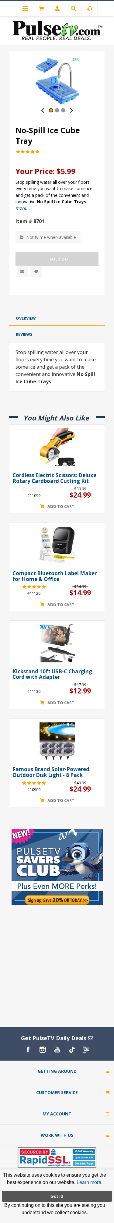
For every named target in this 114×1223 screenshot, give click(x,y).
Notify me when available (51, 237)
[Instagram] (42, 1050)
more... (23, 208)
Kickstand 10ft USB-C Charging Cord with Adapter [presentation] (52, 674)
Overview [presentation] (26, 318)
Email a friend (22, 271)
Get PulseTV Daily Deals (54, 1038)
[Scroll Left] (42, 110)
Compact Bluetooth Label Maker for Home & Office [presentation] (54, 576)
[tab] (57, 318)
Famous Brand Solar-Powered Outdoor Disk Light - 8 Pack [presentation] (50, 772)
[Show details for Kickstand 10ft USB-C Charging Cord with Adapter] (57, 643)
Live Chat (36, 271)
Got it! (57, 1196)
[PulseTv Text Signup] (86, 1050)
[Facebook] (28, 1050)
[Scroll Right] (71, 110)
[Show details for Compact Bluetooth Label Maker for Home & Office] (57, 545)
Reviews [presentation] (24, 334)
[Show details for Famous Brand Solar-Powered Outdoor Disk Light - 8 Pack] (57, 741)
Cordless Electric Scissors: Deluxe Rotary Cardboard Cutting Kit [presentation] (54, 478)
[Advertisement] (57, 304)
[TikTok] (72, 1050)
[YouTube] (57, 1050)
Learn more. (89, 1182)
